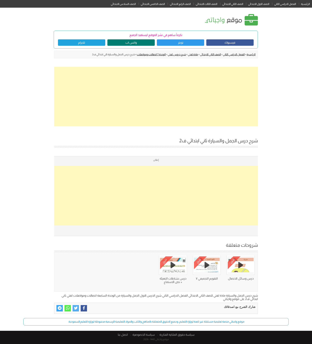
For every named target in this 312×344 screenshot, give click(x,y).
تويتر (180, 42)
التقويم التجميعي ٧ (207, 278)
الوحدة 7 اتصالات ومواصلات (151, 54)
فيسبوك (230, 42)
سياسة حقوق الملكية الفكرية (176, 334)
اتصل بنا (123, 334)
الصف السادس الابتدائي (123, 4)
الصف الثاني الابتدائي (232, 4)
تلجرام (81, 42)
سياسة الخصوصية (143, 334)
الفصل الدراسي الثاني (285, 4)
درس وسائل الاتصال (241, 278)
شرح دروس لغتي (177, 54)
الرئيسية (305, 4)
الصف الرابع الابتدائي (180, 4)
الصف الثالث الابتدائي (206, 4)
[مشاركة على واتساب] (68, 308)
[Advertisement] (156, 96)
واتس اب (131, 42)
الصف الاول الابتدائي (258, 4)
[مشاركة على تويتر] (76, 308)
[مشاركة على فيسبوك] (84, 308)
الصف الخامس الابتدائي (153, 4)
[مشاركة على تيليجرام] (59, 308)
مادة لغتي (193, 54)
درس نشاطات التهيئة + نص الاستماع (173, 280)
